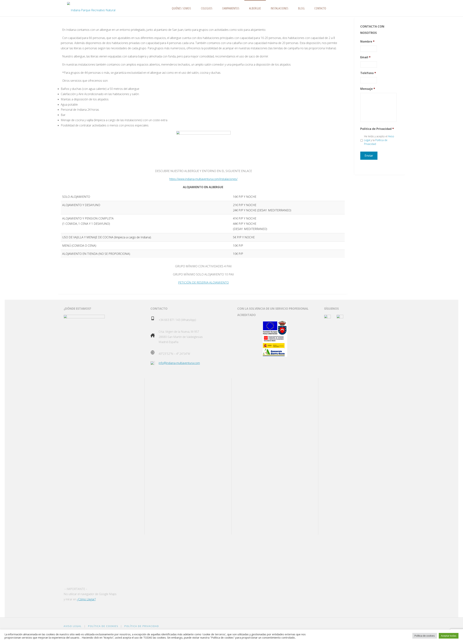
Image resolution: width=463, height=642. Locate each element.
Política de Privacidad (377, 129)
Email (365, 57)
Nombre (367, 41)
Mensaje (367, 89)
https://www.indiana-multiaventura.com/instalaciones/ (203, 179)
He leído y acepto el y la (379, 140)
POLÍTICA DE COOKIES (103, 626)
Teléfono (368, 73)
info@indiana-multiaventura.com (179, 363)
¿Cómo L (82, 599)
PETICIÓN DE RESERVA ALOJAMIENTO (203, 283)
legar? (92, 599)
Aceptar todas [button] (448, 635)
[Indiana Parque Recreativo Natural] (91, 8)
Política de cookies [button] (425, 635)
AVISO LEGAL (73, 626)
